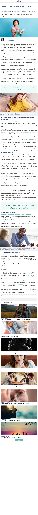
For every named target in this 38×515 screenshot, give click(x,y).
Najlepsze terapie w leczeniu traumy (9, 336)
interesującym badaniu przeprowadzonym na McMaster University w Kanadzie (18, 214)
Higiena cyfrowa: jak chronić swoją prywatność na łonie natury (16, 319)
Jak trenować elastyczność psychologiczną (11, 420)
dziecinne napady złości (32, 139)
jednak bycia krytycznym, (18, 283)
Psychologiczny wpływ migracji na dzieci (11, 437)
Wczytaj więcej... (19, 440)
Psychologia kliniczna (5, 402)
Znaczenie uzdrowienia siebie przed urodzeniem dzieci (14, 353)
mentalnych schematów (28, 56)
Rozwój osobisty (4, 419)
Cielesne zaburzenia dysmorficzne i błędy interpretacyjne (15, 403)
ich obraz (14, 165)
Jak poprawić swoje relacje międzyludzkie (11, 386)
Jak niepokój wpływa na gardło (8, 370)
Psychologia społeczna (5, 436)
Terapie (2, 335)
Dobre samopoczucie (4, 318)
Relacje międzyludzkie (5, 385)
